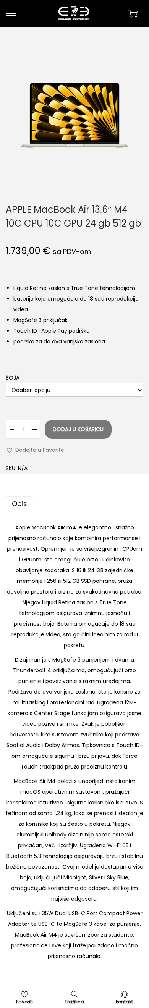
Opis (19, 503)
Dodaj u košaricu (78, 429)
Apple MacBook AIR (40, 527)
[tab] (74, 503)
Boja (12, 378)
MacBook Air (30, 781)
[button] (35, 450)
